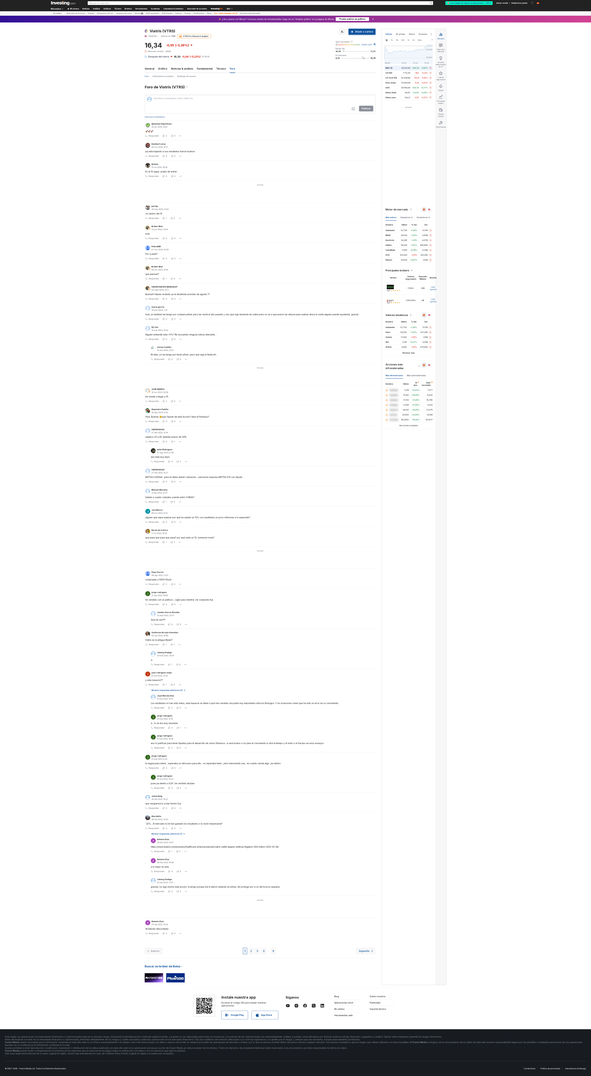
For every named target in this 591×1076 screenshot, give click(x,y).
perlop (154, 206)
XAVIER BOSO (158, 429)
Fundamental (205, 68)
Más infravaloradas (394, 375)
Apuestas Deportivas (161, 124)
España (91, 13)
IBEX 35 (389, 68)
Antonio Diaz (163, 839)
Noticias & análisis (182, 68)
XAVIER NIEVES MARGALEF (164, 287)
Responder (154, 136)
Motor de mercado (397, 209)
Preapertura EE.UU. (105, 13)
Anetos (154, 164)
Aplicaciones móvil (343, 1002)
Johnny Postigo (164, 652)
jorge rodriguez (159, 592)
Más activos (391, 217)
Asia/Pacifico (198, 13)
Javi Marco (157, 510)
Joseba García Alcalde (168, 612)
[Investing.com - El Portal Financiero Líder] (63, 3)
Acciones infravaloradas (250, 13)
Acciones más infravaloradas (395, 366)
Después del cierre (124, 13)
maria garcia (157, 307)
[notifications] (532, 2)
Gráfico (162, 68)
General (149, 68)
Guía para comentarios (155, 117)
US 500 (389, 73)
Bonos (412, 34)
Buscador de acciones (197, 9)
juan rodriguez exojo (161, 673)
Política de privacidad (550, 1068)
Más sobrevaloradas (416, 375)
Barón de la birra (159, 530)
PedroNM (156, 246)
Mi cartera (339, 1009)
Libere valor (366, 44)
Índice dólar (391, 92)
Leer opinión (433, 288)
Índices (389, 34)
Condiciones (529, 1068)
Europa (188, 13)
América (178, 13)
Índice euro (391, 97)
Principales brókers (397, 270)
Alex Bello (156, 816)
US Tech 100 (391, 78)
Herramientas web (343, 1015)
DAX (388, 87)
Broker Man (157, 226)
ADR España (167, 13)
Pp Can (154, 327)
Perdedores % (423, 217)
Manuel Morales (159, 490)
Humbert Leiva (158, 144)
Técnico (221, 68)
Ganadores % (406, 217)
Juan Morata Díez (165, 696)
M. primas (400, 34)
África (209, 13)
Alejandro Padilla (159, 409)
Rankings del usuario (186, 76)
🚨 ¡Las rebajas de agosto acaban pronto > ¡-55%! (469, 3)
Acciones (57, 13)
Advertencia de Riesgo (575, 1068)
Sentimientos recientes (163, 76)
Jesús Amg (156, 796)
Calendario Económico (173, 9)
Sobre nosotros (378, 996)
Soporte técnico (378, 1009)
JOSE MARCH (157, 389)
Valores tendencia (397, 315)
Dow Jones (391, 83)
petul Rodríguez (164, 449)
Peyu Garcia (157, 572)
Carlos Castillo (164, 347)
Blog (336, 996)
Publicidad (375, 1002)
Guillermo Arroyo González (164, 632)
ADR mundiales (152, 13)
